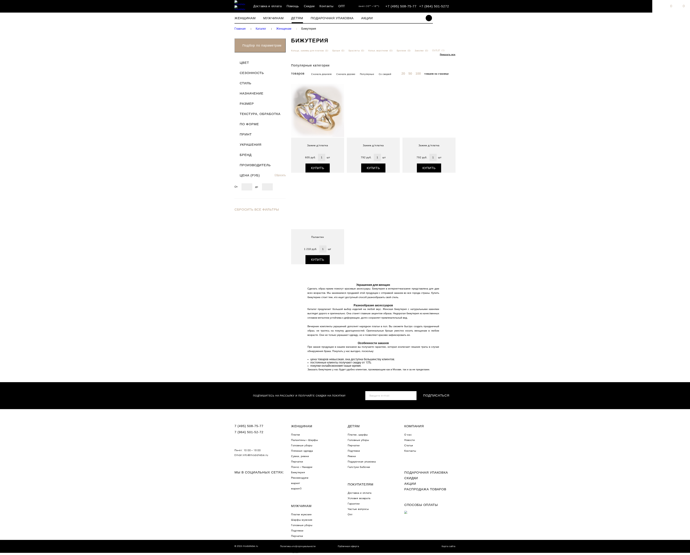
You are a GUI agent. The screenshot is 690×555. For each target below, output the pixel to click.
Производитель (255, 165)
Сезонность (252, 73)
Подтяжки (297, 530)
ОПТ (341, 6)
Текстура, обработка (260, 114)
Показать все (448, 55)
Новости (409, 440)
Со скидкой (385, 74)
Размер (247, 103)
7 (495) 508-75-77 (248, 426)
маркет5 (296, 488)
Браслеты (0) (356, 51)
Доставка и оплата (267, 6)
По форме (249, 124)
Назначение (251, 93)
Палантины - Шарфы (304, 440)
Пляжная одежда (302, 451)
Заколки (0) (421, 51)
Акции (367, 18)
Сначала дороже (345, 74)
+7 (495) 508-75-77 (401, 6)
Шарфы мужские (301, 520)
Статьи (408, 445)
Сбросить (280, 175)
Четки (294, 552)
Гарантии (354, 504)
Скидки (309, 6)
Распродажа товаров (425, 489)
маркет (295, 483)
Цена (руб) (250, 175)
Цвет (244, 63)
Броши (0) (338, 51)
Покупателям (360, 484)
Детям (297, 18)
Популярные (367, 74)
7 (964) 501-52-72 (248, 432)
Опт (350, 514)
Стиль (245, 83)
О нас (408, 435)
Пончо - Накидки (301, 467)
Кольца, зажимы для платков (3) (309, 51)
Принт (246, 134)
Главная (240, 28)
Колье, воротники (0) (380, 51)
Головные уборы (301, 445)
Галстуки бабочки (359, 467)
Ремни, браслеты (302, 541)
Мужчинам (273, 18)
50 (410, 73)
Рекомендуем (300, 478)
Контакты (326, 6)
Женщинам (245, 18)
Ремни (352, 456)
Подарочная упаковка (332, 18)
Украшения (250, 144)
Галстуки (296, 547)
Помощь (293, 6)
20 (403, 73)
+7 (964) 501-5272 (434, 6)
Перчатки (297, 461)
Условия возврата (359, 498)
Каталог (261, 28)
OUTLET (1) (438, 50)
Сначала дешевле (321, 74)
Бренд (246, 155)
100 (418, 73)
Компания (414, 426)
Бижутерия (298, 472)
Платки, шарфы (358, 435)
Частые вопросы (358, 509)
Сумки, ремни (300, 456)
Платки (295, 435)
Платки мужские (301, 514)
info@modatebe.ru (255, 455)
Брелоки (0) (404, 51)
